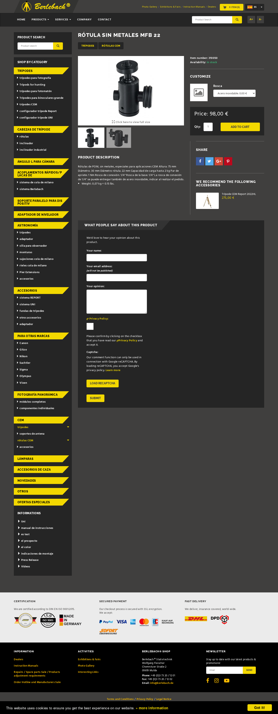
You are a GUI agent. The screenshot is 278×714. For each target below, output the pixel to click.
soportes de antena (32, 434)
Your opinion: (95, 286)
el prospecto (28, 541)
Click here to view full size (132, 122)
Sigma (24, 369)
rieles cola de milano (33, 265)
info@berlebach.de (161, 683)
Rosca (217, 86)
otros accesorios (30, 317)
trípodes (87, 45)
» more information (152, 707)
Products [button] (39, 19)
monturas (26, 252)
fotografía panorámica (38, 394)
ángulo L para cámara (36, 161)
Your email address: (99, 268)
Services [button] (62, 19)
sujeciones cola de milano (37, 259)
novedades (27, 480)
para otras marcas (34, 336)
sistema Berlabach (31, 189)
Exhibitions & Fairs (170, 7)
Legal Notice (163, 699)
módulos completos (33, 402)
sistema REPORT (30, 297)
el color (25, 547)
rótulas (24, 136)
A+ (251, 19)
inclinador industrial (33, 150)
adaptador (26, 239)
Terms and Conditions (120, 699)
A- (260, 19)
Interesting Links (88, 672)
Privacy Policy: (99, 318)
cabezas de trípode (34, 129)
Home (21, 19)
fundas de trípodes (32, 311)
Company (84, 19)
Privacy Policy (128, 340)
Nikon (23, 356)
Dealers (212, 7)
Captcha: (92, 352)
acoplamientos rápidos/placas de (40, 174)
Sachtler (25, 363)
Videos (25, 566)
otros (23, 491)
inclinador (26, 143)
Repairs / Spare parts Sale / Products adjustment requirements (37, 674)
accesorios (27, 279)
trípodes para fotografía (35, 78)
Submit (95, 398)
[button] (200, 161)
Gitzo (23, 349)
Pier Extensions (29, 272)
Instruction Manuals (194, 7)
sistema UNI (27, 304)
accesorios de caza (34, 469)
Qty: (197, 126)
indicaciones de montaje (36, 553)
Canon (24, 343)
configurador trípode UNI (36, 117)
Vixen (23, 383)
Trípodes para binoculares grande (41, 98)
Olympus (25, 376)
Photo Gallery (149, 7)
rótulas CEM (111, 45)
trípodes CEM (28, 104)
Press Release (29, 560)
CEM (21, 420)
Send (249, 670)
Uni (22, 521)
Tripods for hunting (32, 84)
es (254, 7)
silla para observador (33, 246)
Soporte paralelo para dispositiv (40, 202)
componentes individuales (37, 408)
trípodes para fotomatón (36, 91)
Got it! (259, 707)
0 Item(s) (234, 7)
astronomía (28, 225)
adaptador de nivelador (38, 214)
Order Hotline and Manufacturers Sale (37, 682)
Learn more (113, 370)
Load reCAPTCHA (102, 383)
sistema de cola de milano (37, 182)
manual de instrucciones (36, 528)
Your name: (94, 251)
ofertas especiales (34, 502)
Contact (104, 19)
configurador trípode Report (38, 111)
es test (25, 534)
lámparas (26, 458)
